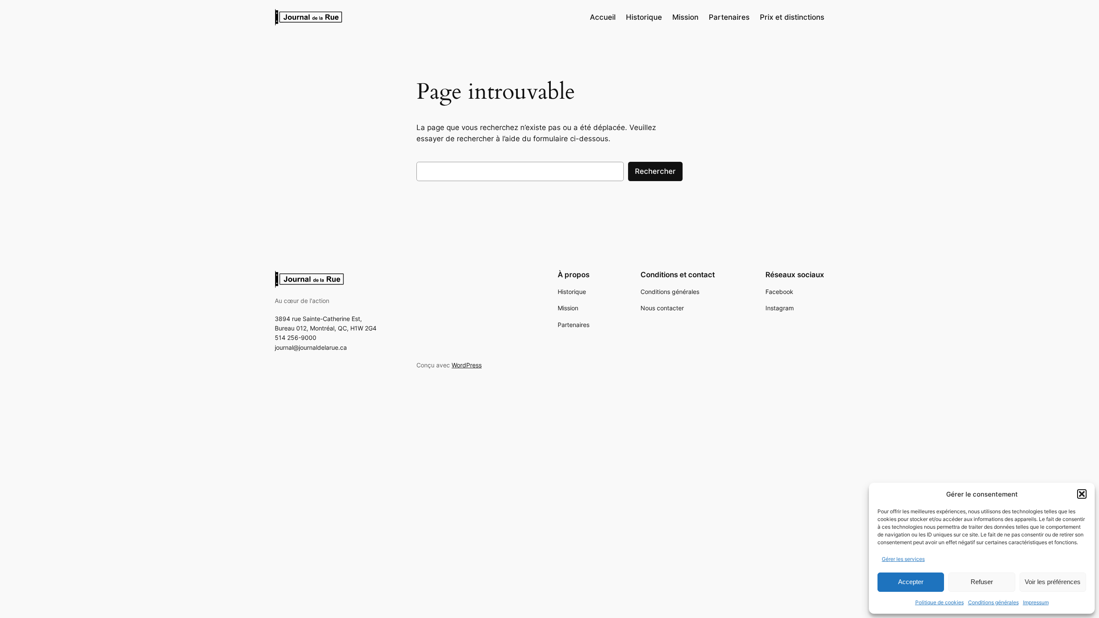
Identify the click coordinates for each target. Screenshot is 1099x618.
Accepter (910, 581)
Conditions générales (993, 602)
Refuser (982, 581)
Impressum (1036, 602)
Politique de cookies (939, 602)
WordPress (467, 365)
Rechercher (655, 171)
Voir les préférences (1053, 581)
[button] (1082, 494)
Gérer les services (903, 559)
